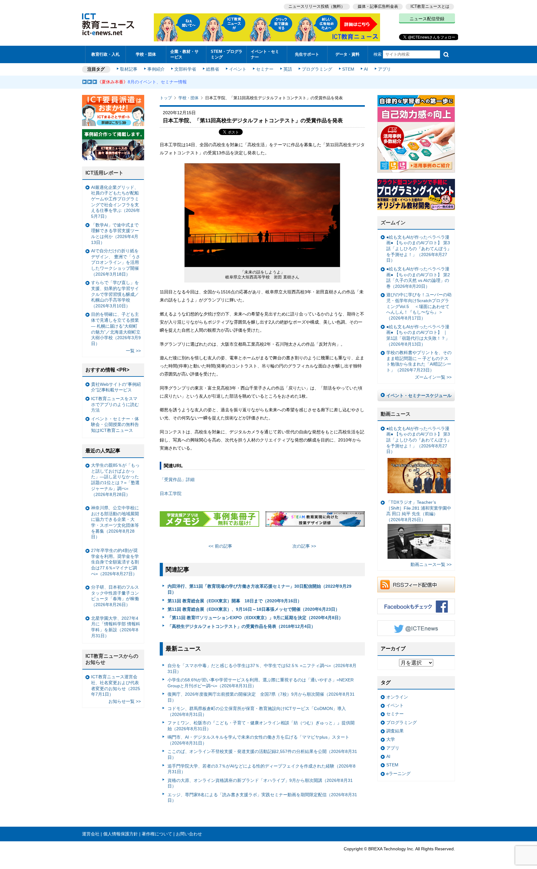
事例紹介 (156, 69)
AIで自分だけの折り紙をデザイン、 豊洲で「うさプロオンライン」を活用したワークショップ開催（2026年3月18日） (115, 262)
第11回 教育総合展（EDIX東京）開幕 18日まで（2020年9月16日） (235, 600)
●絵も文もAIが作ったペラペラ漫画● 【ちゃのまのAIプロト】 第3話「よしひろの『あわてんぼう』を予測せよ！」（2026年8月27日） (419, 249)
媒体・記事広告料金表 (378, 6)
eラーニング (398, 773)
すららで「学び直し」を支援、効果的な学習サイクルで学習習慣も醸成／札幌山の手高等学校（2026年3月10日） (115, 294)
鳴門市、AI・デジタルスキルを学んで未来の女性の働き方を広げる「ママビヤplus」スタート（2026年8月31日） (258, 740)
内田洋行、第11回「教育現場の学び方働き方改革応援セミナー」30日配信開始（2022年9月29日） (259, 589)
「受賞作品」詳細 (177, 479)
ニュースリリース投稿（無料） (316, 6)
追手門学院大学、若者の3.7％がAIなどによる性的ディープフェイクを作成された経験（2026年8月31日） (262, 769)
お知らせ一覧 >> (124, 701)
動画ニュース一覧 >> (431, 564)
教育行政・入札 (105, 54)
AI (366, 69)
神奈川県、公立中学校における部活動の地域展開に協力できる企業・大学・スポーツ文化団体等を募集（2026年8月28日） (115, 522)
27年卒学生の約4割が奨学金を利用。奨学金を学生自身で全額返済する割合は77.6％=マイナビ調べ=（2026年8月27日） (115, 562)
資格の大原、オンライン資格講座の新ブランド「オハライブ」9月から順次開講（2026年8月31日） (260, 783)
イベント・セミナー (265, 54)
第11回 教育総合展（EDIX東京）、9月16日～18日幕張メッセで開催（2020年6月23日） (254, 609)
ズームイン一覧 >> (433, 377)
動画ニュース (396, 414)
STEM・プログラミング (226, 54)
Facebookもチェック (416, 606)
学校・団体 (146, 54)
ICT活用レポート (104, 172)
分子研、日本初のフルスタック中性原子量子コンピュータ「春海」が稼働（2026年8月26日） (115, 596)
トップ (166, 98)
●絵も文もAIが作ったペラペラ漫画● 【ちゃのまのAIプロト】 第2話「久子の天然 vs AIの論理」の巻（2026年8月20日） (418, 277)
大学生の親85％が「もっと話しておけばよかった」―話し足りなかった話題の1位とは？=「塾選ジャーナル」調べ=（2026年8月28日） (115, 480)
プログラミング (317, 69)
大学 (390, 739)
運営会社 (90, 833)
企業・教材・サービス (184, 54)
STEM (348, 69)
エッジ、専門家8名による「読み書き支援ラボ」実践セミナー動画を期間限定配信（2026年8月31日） (262, 797)
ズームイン (393, 222)
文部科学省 (185, 69)
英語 (287, 69)
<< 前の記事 (220, 546)
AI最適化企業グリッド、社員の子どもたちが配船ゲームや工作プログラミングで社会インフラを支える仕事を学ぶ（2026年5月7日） (115, 202)
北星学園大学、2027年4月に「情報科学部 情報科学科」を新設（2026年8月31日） (115, 627)
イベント (237, 69)
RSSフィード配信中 (416, 584)
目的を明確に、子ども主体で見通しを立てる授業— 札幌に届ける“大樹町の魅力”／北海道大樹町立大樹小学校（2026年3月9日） (116, 329)
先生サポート (307, 54)
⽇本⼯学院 (170, 493)
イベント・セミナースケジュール (419, 395)
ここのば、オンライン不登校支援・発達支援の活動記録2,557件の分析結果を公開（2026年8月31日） (262, 754)
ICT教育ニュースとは (430, 6)
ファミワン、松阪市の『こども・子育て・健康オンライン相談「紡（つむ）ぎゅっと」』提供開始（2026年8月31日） (261, 725)
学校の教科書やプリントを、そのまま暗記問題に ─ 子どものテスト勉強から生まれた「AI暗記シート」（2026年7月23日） (419, 361)
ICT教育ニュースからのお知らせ (111, 659)
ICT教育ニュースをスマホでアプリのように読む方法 (115, 404)
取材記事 (128, 69)
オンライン (397, 696)
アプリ (384, 69)
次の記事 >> (304, 546)
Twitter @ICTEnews (416, 628)
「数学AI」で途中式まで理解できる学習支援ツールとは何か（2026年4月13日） (115, 233)
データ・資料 (347, 54)
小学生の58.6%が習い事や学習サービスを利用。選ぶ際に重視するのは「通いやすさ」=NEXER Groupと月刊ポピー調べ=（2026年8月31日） (261, 682)
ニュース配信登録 (427, 18)
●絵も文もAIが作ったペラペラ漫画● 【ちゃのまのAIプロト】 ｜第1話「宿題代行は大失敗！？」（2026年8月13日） (418, 335)
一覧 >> (133, 350)
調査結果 (395, 730)
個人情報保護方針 (120, 833)
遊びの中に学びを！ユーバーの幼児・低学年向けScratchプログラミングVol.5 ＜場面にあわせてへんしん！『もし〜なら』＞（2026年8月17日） (419, 306)
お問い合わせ (189, 833)
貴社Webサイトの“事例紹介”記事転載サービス (116, 387)
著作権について (157, 833)
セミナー (264, 69)
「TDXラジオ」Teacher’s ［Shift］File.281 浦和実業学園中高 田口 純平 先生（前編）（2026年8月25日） (418, 511)
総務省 (212, 69)
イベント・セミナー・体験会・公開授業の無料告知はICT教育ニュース (115, 424)
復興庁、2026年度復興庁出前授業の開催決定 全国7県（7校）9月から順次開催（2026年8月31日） (261, 697)
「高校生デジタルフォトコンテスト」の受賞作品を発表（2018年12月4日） (241, 626)
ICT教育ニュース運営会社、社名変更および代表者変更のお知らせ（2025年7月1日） (115, 685)
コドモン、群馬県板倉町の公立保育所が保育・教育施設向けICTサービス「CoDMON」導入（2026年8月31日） (257, 711)
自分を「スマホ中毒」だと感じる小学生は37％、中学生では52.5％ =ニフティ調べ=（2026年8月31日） (262, 668)
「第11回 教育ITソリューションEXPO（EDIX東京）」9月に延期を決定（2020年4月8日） (255, 617)
